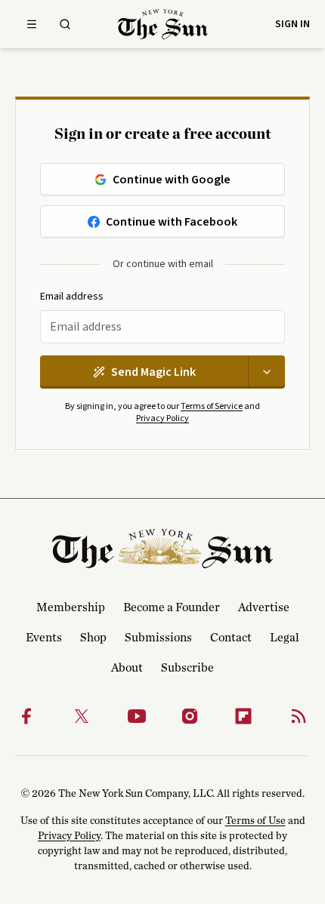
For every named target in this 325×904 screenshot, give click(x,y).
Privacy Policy (162, 418)
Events (44, 638)
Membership (70, 607)
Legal (284, 638)
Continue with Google (172, 179)
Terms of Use (255, 821)
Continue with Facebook (171, 222)
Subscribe (187, 668)
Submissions (158, 638)
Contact (231, 638)
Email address (72, 297)
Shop (93, 638)
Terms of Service (212, 406)
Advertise (263, 607)
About (127, 668)
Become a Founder (171, 607)
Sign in (292, 24)
